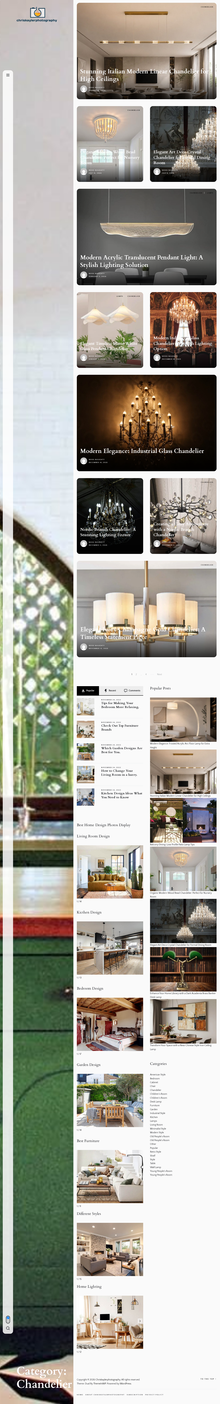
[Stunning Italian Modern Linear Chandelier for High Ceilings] (183, 772)
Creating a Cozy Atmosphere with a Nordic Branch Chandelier (180, 529)
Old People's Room (159, 1136)
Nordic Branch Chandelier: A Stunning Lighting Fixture (108, 532)
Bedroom (155, 1078)
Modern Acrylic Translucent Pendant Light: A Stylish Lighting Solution (141, 261)
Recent (112, 690)
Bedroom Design (90, 988)
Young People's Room (161, 1171)
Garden (154, 1109)
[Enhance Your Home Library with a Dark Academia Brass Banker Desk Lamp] (183, 969)
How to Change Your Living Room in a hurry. (119, 773)
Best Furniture (88, 1140)
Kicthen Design (89, 912)
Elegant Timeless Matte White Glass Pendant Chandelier (109, 346)
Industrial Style (157, 1113)
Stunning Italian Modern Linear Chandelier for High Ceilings (144, 75)
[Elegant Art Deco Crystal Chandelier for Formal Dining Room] (183, 921)
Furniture (155, 1105)
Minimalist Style (158, 1128)
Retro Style (155, 1151)
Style (152, 1159)
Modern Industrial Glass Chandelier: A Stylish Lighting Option (182, 343)
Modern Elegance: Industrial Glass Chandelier (142, 451)
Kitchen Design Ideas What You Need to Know (121, 795)
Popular (90, 690)
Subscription (135, 1395)
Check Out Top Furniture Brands (120, 728)
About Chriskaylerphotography (105, 1395)
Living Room (156, 1124)
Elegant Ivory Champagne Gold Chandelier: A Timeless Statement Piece (143, 633)
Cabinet (154, 1082)
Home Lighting (89, 1286)
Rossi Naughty (97, 87)
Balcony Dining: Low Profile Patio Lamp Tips (172, 844)
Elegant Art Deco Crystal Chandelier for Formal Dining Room (181, 157)
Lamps (210, 193)
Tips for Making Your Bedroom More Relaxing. (120, 705)
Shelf (152, 1155)
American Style (158, 1074)
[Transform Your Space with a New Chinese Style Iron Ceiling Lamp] (183, 1021)
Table (152, 1163)
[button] (140, 870)
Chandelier (207, 7)
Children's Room (158, 1094)
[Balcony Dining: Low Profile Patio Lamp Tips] (183, 820)
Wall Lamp (155, 1167)
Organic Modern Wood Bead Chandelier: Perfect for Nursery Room (110, 157)
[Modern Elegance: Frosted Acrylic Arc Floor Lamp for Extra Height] (183, 720)
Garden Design (89, 1064)
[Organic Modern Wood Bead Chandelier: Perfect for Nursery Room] (183, 869)
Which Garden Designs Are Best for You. (121, 750)
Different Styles (89, 1213)
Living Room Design (93, 836)
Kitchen (154, 1117)
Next (159, 674)
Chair (153, 1086)
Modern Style (157, 1132)
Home (80, 1395)
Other (153, 1144)
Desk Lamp (156, 1101)
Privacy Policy (154, 1395)
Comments (134, 690)
